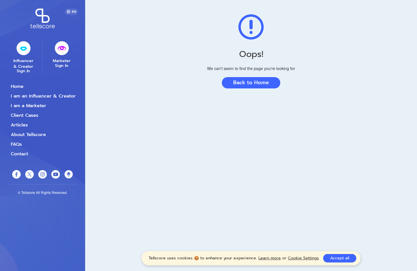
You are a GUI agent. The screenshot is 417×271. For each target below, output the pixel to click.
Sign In (23, 71)
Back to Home (251, 82)
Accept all (339, 258)
